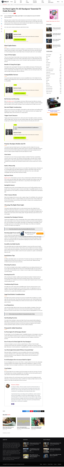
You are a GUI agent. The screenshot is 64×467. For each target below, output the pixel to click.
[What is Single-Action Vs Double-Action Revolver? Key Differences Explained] (26, 456)
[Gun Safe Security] (5, 2)
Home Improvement (50, 2)
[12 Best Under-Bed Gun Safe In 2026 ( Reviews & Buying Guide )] (49, 35)
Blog (14, 13)
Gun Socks (48, 65)
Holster (47, 67)
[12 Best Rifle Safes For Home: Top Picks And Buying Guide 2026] (26, 450)
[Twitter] (1, 21)
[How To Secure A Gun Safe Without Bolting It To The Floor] (49, 47)
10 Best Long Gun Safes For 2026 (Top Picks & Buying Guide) (57, 28)
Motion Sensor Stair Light (50, 73)
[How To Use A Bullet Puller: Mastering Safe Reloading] (37, 421)
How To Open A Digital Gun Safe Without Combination (57, 40)
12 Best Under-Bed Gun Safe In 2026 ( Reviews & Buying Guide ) (57, 34)
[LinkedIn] (1, 24)
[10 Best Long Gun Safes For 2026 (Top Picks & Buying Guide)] (49, 29)
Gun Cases (48, 64)
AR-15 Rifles (48, 56)
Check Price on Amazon (20, 39)
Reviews (47, 78)
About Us (44, 464)
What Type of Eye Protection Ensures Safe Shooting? (8, 428)
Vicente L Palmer (15, 384)
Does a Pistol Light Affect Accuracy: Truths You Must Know (23, 428)
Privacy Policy (50, 464)
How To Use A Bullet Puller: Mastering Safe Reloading (36, 428)
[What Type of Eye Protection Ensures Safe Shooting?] (9, 421)
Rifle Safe (21, 2)
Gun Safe (15, 2)
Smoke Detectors (49, 91)
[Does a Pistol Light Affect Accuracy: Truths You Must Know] (23, 421)
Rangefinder (48, 77)
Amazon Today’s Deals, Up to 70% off (53, 21)
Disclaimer (59, 464)
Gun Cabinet (27, 2)
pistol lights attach (10, 101)
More (58, 1)
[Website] (13, 404)
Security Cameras (49, 86)
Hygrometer (48, 72)
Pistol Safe (48, 75)
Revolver (47, 80)
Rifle (47, 81)
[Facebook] (1, 19)
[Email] (1, 29)
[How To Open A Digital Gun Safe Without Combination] (49, 41)
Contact (55, 464)
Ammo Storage (48, 54)
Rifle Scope (43, 2)
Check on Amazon (54, 114)
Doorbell (47, 59)
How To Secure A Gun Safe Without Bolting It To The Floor (57, 46)
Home (11, 1)
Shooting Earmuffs (35, 2)
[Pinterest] (1, 26)
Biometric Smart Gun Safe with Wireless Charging (53, 111)
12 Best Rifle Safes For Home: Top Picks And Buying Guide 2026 (35, 449)
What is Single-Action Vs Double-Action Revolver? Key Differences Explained (35, 455)
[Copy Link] (1, 31)
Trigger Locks (48, 93)
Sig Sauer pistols (7, 177)
